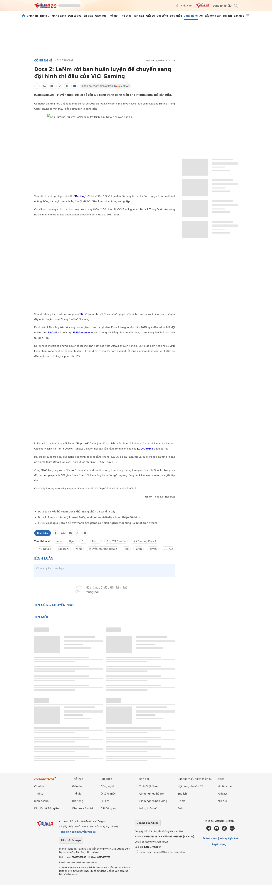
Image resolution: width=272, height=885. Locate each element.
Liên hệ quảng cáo (148, 822)
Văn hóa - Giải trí (144, 15)
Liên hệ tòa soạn (71, 840)
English (182, 793)
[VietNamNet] (23, 15)
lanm (138, 548)
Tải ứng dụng (209, 838)
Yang (78, 548)
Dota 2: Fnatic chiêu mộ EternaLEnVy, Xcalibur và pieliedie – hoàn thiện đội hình (89, 517)
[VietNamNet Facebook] (208, 829)
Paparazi (63, 548)
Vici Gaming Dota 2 (144, 541)
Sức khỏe (176, 15)
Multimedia (224, 786)
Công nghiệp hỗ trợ (151, 793)
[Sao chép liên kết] (59, 86)
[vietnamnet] (45, 7)
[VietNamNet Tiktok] (224, 829)
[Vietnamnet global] (202, 6)
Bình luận (42, 533)
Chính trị (32, 15)
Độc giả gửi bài (229, 838)
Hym (72, 541)
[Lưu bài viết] (66, 86)
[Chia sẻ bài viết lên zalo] (44, 86)
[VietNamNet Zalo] (232, 829)
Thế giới (113, 15)
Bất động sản (212, 15)
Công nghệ (191, 15)
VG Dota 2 (45, 548)
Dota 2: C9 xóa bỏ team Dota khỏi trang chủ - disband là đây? (77, 511)
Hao (126, 548)
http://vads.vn (153, 846)
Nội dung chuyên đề (190, 786)
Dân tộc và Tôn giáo (80, 15)
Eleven (153, 548)
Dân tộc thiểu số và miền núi (195, 779)
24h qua (222, 801)
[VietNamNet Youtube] (216, 829)
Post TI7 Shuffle (116, 541)
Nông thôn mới (148, 808)
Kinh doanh (58, 15)
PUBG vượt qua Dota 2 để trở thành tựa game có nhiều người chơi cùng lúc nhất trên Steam (97, 523)
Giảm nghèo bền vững (153, 801)
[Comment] (74, 86)
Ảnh (180, 808)
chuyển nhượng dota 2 (103, 548)
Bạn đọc (239, 15)
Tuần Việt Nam (183, 5)
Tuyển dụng (219, 844)
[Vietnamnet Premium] (45, 780)
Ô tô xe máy (108, 793)
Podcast (222, 793)
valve (59, 541)
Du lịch (227, 15)
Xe (201, 15)
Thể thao (126, 15)
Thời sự (45, 15)
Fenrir (96, 541)
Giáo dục (100, 15)
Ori (83, 541)
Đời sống (162, 15)
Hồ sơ (181, 801)
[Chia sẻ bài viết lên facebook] (37, 86)
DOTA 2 (168, 548)
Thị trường (65, 60)
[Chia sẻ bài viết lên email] (52, 86)
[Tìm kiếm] (236, 5)
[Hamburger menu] (248, 15)
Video (220, 779)
